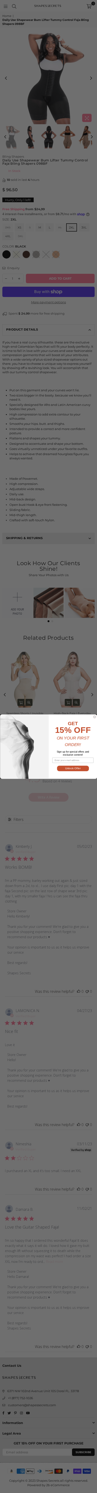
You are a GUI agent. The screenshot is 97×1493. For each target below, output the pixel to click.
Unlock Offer (73, 768)
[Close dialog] (94, 716)
